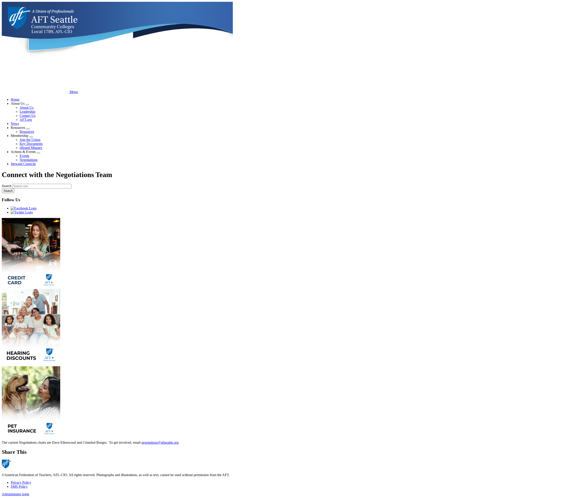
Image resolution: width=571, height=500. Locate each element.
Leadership (27, 111)
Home (15, 99)
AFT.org (26, 119)
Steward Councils (23, 164)
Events (24, 156)
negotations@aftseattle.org (160, 442)
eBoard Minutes (31, 148)
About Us (26, 107)
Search (6, 186)
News (15, 124)
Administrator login (15, 494)
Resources (27, 132)
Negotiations (28, 160)
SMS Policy (19, 486)
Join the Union (30, 140)
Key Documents (31, 144)
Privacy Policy (21, 482)
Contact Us (27, 115)
